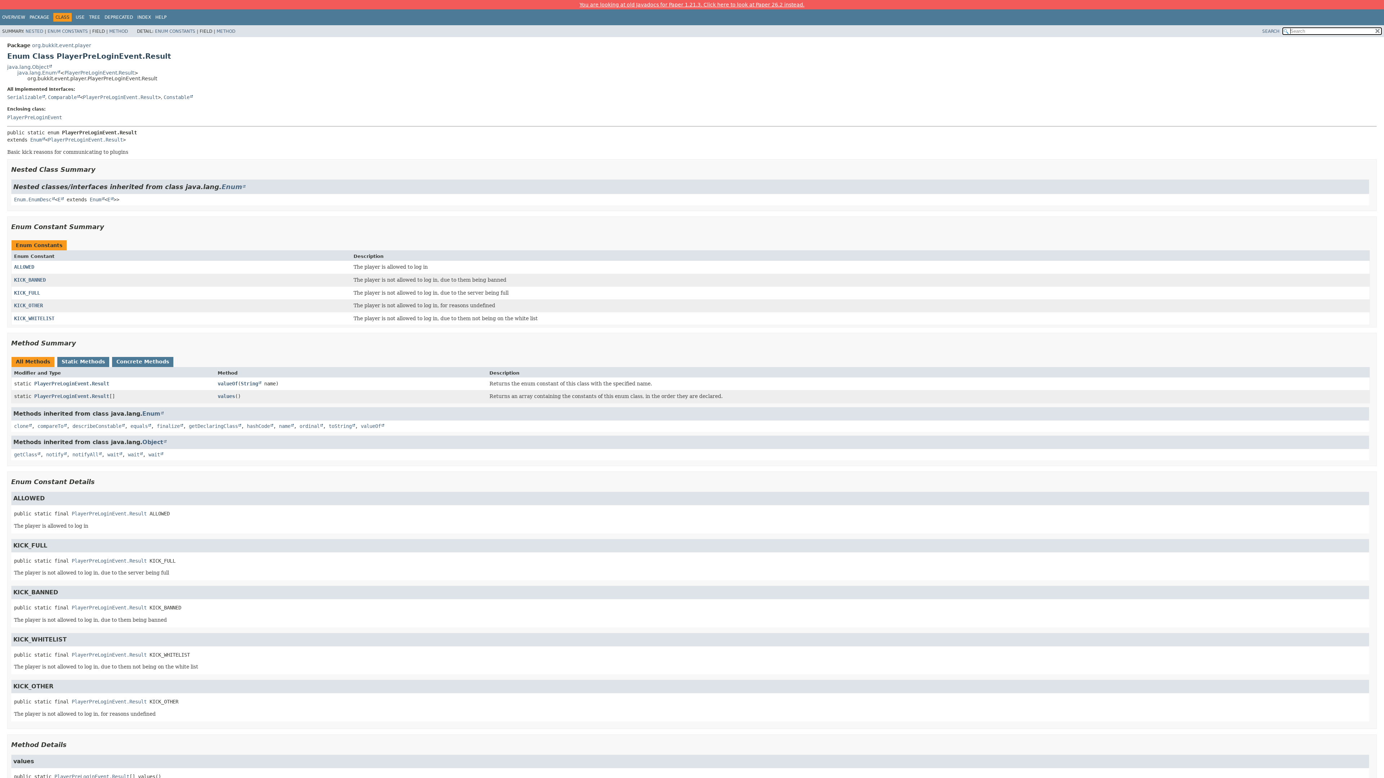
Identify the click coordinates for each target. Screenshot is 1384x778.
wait (113, 454)
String (249, 383)
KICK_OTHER (28, 305)
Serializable (24, 97)
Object (152, 442)
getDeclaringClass (213, 426)
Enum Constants (68, 31)
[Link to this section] (100, 169)
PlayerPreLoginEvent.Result (99, 73)
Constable (177, 97)
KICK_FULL (27, 293)
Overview (13, 17)
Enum (36, 140)
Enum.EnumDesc (33, 199)
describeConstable (96, 426)
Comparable (62, 97)
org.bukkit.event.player (61, 45)
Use (80, 17)
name (284, 426)
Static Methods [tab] (83, 362)
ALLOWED (24, 267)
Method (118, 31)
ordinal (310, 426)
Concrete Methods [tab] (142, 362)
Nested (34, 31)
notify (54, 454)
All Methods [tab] (33, 362)
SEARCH (1270, 31)
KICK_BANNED (30, 280)
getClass (25, 454)
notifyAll (85, 454)
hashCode (258, 426)
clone (21, 426)
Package (39, 17)
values (226, 396)
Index (144, 17)
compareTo (50, 426)
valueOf (228, 383)
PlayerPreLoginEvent (34, 117)
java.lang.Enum (37, 73)
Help (161, 17)
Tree (94, 17)
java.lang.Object (28, 67)
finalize (168, 426)
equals (139, 426)
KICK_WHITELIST (34, 318)
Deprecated (119, 17)
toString (340, 426)
